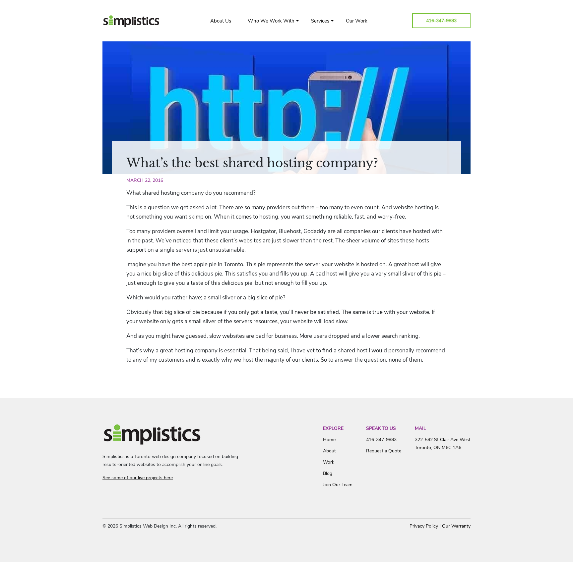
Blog (327, 473)
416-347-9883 (441, 21)
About (329, 451)
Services (320, 21)
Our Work (356, 21)
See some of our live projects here (137, 478)
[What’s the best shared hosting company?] (286, 107)
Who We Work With (271, 21)
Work (328, 462)
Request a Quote (383, 451)
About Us (220, 21)
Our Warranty (456, 526)
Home (329, 439)
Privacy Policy (424, 526)
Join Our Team (337, 485)
